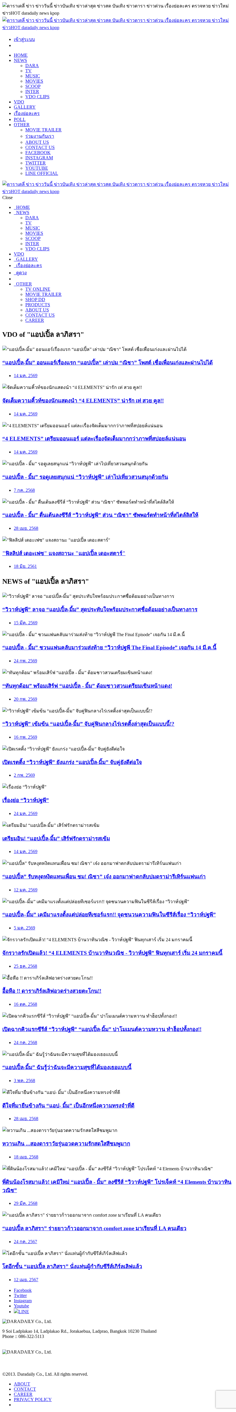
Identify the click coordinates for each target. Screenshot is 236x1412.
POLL (20, 119)
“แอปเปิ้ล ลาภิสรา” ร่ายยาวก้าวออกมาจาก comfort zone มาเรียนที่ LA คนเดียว (94, 1228)
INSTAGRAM (39, 157)
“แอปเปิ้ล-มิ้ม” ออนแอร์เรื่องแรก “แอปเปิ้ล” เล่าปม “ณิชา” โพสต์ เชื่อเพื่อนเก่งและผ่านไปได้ (107, 363)
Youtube (21, 1305)
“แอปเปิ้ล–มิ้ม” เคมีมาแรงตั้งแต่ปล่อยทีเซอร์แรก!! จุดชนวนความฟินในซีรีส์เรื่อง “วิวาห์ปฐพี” (109, 915)
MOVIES (34, 81)
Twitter (20, 1295)
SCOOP (33, 86)
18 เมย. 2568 (26, 1156)
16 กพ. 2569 (25, 737)
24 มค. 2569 (25, 813)
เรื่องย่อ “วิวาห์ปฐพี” (25, 800)
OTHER (22, 124)
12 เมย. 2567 (26, 1279)
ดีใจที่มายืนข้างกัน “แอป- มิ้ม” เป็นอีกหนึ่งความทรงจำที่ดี (68, 1106)
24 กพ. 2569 (25, 660)
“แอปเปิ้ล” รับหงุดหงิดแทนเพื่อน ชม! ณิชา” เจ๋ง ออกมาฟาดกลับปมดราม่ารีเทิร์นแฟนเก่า (104, 877)
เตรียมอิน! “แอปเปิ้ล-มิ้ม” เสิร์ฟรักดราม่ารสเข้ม (56, 839)
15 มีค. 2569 (25, 622)
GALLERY (25, 107)
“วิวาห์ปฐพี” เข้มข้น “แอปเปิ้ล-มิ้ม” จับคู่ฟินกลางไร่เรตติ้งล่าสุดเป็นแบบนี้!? (88, 724)
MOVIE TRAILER (43, 129)
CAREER (34, 320)
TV (28, 70)
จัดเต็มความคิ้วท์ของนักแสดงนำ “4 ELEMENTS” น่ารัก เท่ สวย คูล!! (83, 401)
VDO (19, 101)
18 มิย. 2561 (25, 566)
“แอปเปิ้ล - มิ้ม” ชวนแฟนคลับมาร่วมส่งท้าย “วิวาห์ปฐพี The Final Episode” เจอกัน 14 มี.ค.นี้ (109, 647)
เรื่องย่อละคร (27, 113)
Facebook (23, 1290)
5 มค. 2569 (24, 927)
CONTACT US (40, 147)
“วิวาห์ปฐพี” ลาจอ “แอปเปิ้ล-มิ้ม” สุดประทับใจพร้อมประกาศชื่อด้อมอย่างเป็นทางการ (99, 609)
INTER (32, 91)
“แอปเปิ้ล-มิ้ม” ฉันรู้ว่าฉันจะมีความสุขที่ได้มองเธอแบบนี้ (67, 1067)
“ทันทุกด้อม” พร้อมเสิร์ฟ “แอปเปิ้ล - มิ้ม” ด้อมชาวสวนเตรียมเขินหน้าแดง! (87, 686)
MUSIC (32, 75)
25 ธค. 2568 (25, 966)
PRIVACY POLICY (33, 1399)
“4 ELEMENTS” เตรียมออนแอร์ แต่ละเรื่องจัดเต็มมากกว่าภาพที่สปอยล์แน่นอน (94, 439)
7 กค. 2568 (24, 490)
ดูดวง (20, 272)
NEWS (20, 60)
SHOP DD (35, 299)
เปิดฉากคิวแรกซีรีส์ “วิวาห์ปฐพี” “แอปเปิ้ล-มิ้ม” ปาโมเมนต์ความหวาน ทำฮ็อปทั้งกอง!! (101, 1029)
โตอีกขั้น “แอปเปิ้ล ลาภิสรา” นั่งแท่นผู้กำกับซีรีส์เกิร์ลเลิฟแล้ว (72, 1266)
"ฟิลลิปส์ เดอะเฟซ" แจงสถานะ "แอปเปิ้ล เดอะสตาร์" (63, 553)
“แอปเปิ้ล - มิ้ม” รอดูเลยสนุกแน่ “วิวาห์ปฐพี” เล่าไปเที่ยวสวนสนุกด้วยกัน (85, 477)
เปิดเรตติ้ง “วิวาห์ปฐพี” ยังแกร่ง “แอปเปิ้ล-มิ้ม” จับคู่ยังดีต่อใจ (72, 762)
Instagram (23, 1300)
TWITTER (35, 162)
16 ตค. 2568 (25, 1004)
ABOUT (22, 1383)
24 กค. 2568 (25, 1042)
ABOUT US (37, 142)
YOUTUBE (36, 168)
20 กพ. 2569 (25, 699)
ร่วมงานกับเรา (39, 136)
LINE (23, 1311)
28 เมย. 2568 (26, 528)
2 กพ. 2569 (24, 775)
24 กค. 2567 (25, 1241)
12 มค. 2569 (25, 889)
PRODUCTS (37, 304)
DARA (32, 65)
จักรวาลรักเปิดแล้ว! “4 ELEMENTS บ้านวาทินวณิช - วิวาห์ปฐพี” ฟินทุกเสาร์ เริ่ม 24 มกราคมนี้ (112, 953)
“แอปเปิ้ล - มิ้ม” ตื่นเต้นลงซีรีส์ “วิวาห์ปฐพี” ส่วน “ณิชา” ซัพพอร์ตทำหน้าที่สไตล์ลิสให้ (100, 515)
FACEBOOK (38, 152)
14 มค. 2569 (25, 375)
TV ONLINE (37, 289)
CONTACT (25, 1389)
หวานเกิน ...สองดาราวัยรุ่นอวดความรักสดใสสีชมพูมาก (66, 1144)
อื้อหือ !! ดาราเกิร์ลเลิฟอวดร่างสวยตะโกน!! (51, 991)
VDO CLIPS (37, 96)
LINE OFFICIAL (41, 173)
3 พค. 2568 (24, 1080)
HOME (21, 55)
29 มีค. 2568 (25, 1203)
